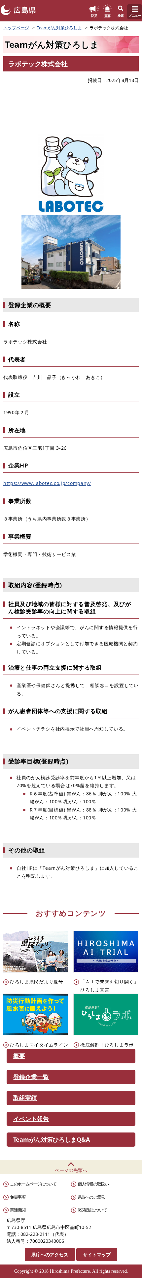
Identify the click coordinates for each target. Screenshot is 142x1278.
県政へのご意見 (91, 1197)
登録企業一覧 (31, 1077)
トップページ (16, 28)
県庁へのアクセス (49, 1254)
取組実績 (25, 1098)
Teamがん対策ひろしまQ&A (51, 1139)
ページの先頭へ (71, 1170)
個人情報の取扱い (93, 1184)
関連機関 (17, 1210)
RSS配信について (92, 1210)
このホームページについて (33, 1184)
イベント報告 (31, 1119)
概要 (19, 1056)
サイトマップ (97, 1254)
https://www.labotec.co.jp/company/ (47, 483)
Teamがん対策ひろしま (59, 28)
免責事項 (17, 1197)
